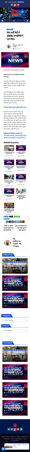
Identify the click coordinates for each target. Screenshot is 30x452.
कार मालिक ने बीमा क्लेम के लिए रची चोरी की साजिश (15, 265)
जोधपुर (8, 29)
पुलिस (12, 261)
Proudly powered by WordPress (8, 436)
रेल (16, 296)
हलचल (12, 29)
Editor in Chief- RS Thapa (18, 45)
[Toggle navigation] (14, 21)
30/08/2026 (9, 356)
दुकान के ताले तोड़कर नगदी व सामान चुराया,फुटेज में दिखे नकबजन (20, 228)
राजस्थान (19, 261)
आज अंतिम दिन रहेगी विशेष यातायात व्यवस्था (12, 282)
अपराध (9, 261)
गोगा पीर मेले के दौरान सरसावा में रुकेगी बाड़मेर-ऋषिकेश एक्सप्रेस (14, 299)
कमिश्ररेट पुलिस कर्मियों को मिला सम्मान (17, 107)
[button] (24, 20)
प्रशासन (15, 261)
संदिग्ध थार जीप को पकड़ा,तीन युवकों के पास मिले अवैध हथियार (8, 228)
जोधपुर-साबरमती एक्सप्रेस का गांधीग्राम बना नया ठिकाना (13, 407)
